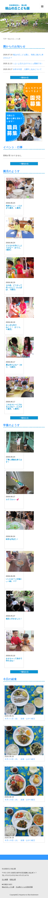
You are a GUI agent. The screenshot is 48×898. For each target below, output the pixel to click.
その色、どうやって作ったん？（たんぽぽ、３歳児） (14, 287)
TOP (4, 39)
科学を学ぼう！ (12, 539)
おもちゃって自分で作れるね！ (14, 659)
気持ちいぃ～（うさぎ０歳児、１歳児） (14, 207)
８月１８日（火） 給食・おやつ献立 (20, 840)
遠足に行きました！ (14, 619)
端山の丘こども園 (8, 887)
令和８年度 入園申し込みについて (27, 69)
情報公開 (13, 879)
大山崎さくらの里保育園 (24, 887)
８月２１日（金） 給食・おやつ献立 (20, 719)
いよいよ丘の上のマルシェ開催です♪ (27, 63)
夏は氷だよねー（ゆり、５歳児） (14, 366)
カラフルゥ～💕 (12, 499)
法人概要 (5, 879)
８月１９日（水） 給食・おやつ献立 (20, 800)
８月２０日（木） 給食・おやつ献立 (20, 759)
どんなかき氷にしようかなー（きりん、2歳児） (14, 247)
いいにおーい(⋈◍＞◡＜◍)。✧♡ (14, 580)
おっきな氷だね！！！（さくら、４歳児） (14, 327)
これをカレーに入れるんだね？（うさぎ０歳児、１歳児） (14, 406)
